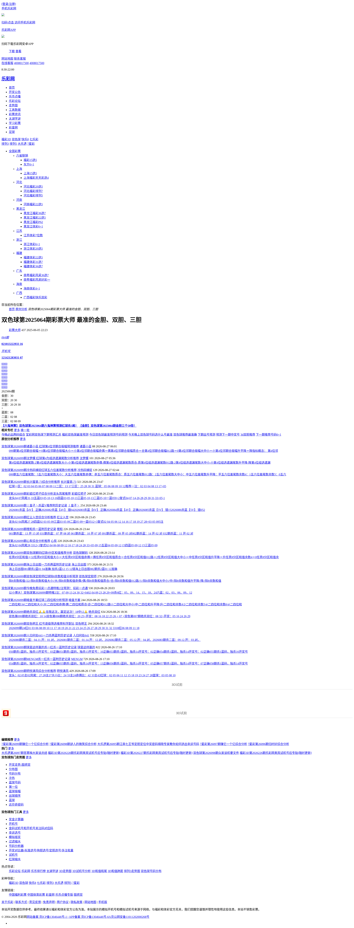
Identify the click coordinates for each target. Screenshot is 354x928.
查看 (18, 51)
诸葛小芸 (85, 446)
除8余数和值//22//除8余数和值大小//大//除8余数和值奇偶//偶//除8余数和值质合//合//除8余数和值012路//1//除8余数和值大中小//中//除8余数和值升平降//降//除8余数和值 (115, 580)
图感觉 (78, 894)
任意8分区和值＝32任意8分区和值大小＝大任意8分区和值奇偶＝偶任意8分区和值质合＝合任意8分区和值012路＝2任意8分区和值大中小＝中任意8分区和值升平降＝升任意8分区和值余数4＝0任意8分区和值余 (144, 557)
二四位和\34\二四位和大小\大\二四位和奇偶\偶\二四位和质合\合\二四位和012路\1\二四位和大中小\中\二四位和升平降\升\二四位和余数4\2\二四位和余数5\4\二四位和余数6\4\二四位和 (125, 604)
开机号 (13, 823)
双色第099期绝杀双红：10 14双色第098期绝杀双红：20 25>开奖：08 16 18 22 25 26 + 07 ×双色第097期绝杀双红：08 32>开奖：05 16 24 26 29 (99, 616)
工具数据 (15, 109)
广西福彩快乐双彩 (35, 297)
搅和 (60, 529)
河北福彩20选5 (33, 186)
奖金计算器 (16, 819)
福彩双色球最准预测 (75, 434)
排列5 (13, 143)
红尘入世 (63, 517)
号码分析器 (16, 845)
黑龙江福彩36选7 (35, 213)
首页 (12, 87)
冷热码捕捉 (84, 470)
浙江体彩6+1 (32, 244)
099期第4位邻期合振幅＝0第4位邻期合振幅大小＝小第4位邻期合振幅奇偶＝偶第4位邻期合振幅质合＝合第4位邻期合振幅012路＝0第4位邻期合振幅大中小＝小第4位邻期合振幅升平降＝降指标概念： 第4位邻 (143, 450)
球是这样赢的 (86, 647)
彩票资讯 (15, 114)
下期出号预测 (206, 434)
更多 (17, 430)
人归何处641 (81, 635)
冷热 (12, 778)
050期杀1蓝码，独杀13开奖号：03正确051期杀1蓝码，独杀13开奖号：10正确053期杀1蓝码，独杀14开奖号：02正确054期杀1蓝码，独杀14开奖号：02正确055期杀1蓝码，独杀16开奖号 (128, 651)
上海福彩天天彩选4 (36, 177)
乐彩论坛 (15, 100)
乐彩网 (25, 871)
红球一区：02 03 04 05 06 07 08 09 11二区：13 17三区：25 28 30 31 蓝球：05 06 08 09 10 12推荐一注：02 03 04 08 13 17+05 (87, 486)
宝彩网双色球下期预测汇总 (43, 434)
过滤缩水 (15, 841)
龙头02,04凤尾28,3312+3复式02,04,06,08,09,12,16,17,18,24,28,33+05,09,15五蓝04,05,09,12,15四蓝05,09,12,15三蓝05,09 (83, 545)
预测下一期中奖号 (228, 434)
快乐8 (25, 139)
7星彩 (31, 143)
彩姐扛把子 (79, 493)
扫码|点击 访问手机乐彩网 (18, 22)
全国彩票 (15, 151)
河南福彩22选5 (33, 204)
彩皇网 (13, 127)
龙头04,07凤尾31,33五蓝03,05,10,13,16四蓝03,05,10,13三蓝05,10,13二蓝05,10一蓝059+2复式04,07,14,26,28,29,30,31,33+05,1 (87, 498)
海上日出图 (79, 564)
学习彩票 (15, 123)
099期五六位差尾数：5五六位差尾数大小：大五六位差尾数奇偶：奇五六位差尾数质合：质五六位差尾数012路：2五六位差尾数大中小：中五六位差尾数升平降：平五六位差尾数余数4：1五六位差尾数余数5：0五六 (147, 474)
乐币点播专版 (64, 894)
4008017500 (21, 63)
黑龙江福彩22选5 (35, 217)
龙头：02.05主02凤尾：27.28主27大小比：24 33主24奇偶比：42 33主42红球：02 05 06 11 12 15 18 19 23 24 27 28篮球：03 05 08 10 (92, 675)
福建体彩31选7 (33, 261)
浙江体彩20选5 (33, 248)
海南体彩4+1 (32, 288)
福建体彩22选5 (33, 257)
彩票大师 (15, 330)
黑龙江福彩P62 (33, 222)
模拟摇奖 (15, 837)
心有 (54, 540)
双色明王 (81, 623)
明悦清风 (63, 670)
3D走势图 (65, 871)
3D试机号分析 (81, 871)
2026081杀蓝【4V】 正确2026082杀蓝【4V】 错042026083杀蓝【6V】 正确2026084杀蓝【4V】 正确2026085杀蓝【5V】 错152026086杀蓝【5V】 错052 (107, 509)
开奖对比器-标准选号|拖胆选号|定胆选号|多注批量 (41, 850)
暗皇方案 (74, 600)
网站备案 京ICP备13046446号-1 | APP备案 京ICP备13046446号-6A (69, 916)
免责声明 (49, 902)
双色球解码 (80, 552)
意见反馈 (35, 902)
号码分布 (15, 773)
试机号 (13, 854)
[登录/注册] (8, 4)
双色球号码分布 (151, 871)
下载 (12, 51)
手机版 (102, 902)
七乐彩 (34, 139)
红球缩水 (15, 859)
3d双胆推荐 (247, 434)
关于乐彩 (7, 902)
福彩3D (6, 139)
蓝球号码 (15, 782)
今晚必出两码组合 (13, 434)
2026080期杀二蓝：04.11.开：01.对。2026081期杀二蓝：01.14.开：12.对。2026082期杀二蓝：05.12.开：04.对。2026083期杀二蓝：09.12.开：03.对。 (105, 639)
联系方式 (21, 902)
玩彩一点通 (80, 588)
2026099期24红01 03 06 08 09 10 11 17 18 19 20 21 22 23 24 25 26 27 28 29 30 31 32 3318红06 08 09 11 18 (74, 628)
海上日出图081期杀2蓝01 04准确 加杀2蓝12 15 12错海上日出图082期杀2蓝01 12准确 (63, 569)
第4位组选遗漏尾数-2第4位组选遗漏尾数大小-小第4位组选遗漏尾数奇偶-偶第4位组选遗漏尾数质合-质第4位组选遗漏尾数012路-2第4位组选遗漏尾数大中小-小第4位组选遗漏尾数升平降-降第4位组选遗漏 (139, 462)
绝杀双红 (94, 611)
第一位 (13, 786)
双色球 (16, 139)
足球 (12, 131)
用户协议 (63, 902)
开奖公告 (15, 92)
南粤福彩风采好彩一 (37, 279)
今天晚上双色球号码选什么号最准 (150, 434)
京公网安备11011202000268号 (130, 916)
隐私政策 (76, 902)
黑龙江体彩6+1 (33, 226)
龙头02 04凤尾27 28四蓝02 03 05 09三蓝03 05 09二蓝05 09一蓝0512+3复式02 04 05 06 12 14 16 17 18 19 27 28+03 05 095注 (86, 521)
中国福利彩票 (18, 894)
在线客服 (7, 63)
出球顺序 (15, 795)
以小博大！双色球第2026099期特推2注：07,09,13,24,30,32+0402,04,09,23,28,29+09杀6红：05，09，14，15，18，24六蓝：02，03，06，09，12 (100, 592)
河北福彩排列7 (33, 191)
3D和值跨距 (115, 871)
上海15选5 (30, 173)
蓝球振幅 (15, 791)
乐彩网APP (8, 29)
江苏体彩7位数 (33, 235)
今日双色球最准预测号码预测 (108, 434)
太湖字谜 (15, 118)
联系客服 (20, 58)
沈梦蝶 (84, 458)
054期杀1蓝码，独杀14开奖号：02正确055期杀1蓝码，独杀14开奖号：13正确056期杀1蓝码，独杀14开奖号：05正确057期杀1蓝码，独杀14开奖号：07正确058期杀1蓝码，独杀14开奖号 (128, 663)
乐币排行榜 (38, 871)
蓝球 (12, 800)
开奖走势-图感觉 (19, 764)
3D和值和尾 (99, 871)
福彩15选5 (30, 160)
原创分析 (21, 309)
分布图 (13, 769)
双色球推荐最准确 (185, 434)
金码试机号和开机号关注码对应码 (31, 828)
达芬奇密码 (16, 804)
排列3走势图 (132, 871)
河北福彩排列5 (33, 195)
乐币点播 (15, 96)
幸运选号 (15, 832)
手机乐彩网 (8, 8)
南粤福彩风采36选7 (36, 275)
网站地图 (7, 58)
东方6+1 (29, 164)
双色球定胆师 (88, 576)
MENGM (77, 659)
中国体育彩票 (36, 894)
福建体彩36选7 (33, 266)
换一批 (25, 430)
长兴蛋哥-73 (68, 481)
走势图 (13, 105)
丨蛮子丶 (74, 505)
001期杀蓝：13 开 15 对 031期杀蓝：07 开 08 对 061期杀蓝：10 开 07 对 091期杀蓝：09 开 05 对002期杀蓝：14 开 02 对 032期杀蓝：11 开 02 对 (101, 533)
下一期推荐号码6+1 (268, 434)
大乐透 (22, 143)
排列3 (5, 143)
